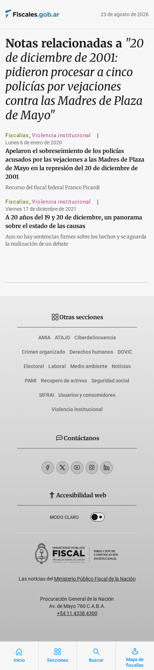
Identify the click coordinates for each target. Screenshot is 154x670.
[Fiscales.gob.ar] (51, 14)
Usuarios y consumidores (86, 395)
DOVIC (124, 352)
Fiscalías (17, 135)
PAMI (31, 380)
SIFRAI (46, 395)
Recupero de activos (64, 380)
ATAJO (62, 337)
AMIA (44, 337)
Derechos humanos (91, 352)
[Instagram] (92, 467)
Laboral (57, 366)
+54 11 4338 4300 (77, 613)
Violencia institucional (61, 135)
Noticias (121, 366)
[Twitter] (62, 467)
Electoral (34, 366)
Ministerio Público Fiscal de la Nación (95, 579)
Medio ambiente (88, 366)
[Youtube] (77, 467)
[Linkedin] (106, 467)
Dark (97, 518)
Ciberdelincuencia (95, 337)
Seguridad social (110, 380)
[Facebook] (48, 467)
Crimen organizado (43, 352)
